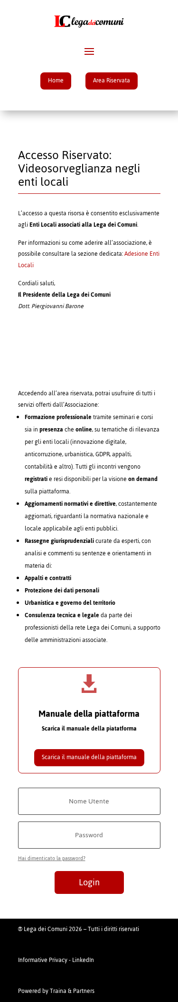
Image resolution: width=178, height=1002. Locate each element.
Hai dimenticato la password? (51, 858)
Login (89, 882)
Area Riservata (111, 80)
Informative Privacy (42, 960)
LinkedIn (83, 960)
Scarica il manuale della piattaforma (89, 757)
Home (56, 80)
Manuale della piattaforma (89, 713)
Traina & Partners (72, 991)
